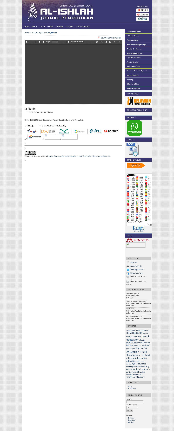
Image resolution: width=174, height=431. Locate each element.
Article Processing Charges (136, 45)
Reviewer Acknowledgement (137, 71)
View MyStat (138, 231)
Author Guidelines (133, 88)
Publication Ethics (133, 66)
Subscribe (132, 389)
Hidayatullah (51, 33)
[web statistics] (138, 229)
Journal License (132, 62)
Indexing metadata (137, 269)
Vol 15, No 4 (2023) (38, 33)
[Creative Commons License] (30, 154)
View (130, 386)
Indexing (130, 80)
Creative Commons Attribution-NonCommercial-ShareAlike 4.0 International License (78, 156)
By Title (131, 422)
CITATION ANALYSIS (134, 160)
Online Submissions (134, 31)
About (34, 27)
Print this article (136, 266)
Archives (69, 27)
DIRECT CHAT (131, 118)
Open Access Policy (133, 58)
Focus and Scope (133, 40)
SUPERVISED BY (132, 94)
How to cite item (136, 273)
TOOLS (129, 236)
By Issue (131, 418)
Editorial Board (132, 36)
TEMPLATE (130, 140)
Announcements (83, 27)
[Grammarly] (135, 247)
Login (42, 27)
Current (59, 27)
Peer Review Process (134, 49)
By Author (131, 420)
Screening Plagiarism (134, 53)
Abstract (133, 263)
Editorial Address (133, 84)
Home (27, 27)
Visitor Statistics (132, 75)
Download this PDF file (111, 37)
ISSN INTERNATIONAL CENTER (137, 110)
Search (129, 399)
